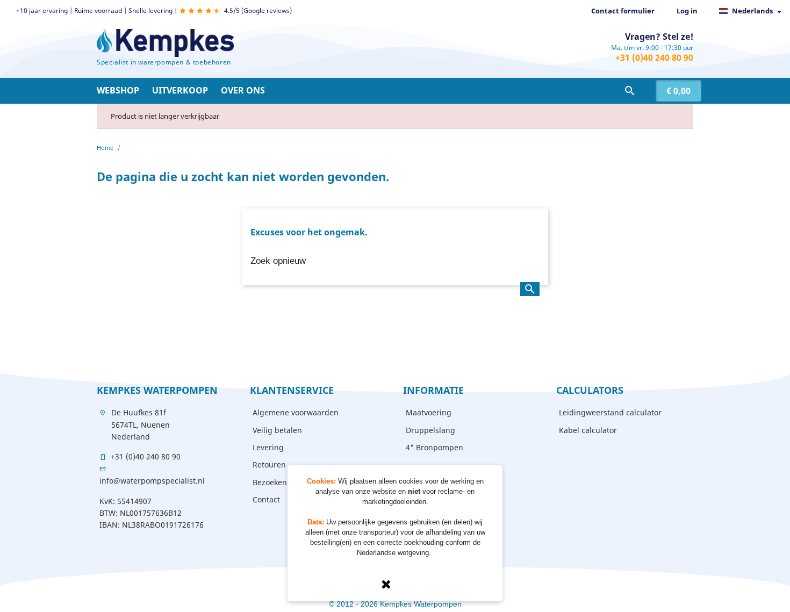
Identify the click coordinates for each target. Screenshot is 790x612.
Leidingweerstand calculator (610, 412)
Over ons (243, 90)
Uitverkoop (180, 90)
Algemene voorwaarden (296, 412)
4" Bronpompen (434, 447)
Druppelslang (430, 430)
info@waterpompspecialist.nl (152, 481)
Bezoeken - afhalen (287, 482)
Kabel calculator (588, 430)
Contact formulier (623, 11)
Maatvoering (428, 412)
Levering (268, 447)
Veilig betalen (277, 430)
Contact (266, 499)
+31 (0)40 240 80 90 (654, 57)
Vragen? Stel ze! (659, 36)
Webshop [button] (118, 90)
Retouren (269, 464)
